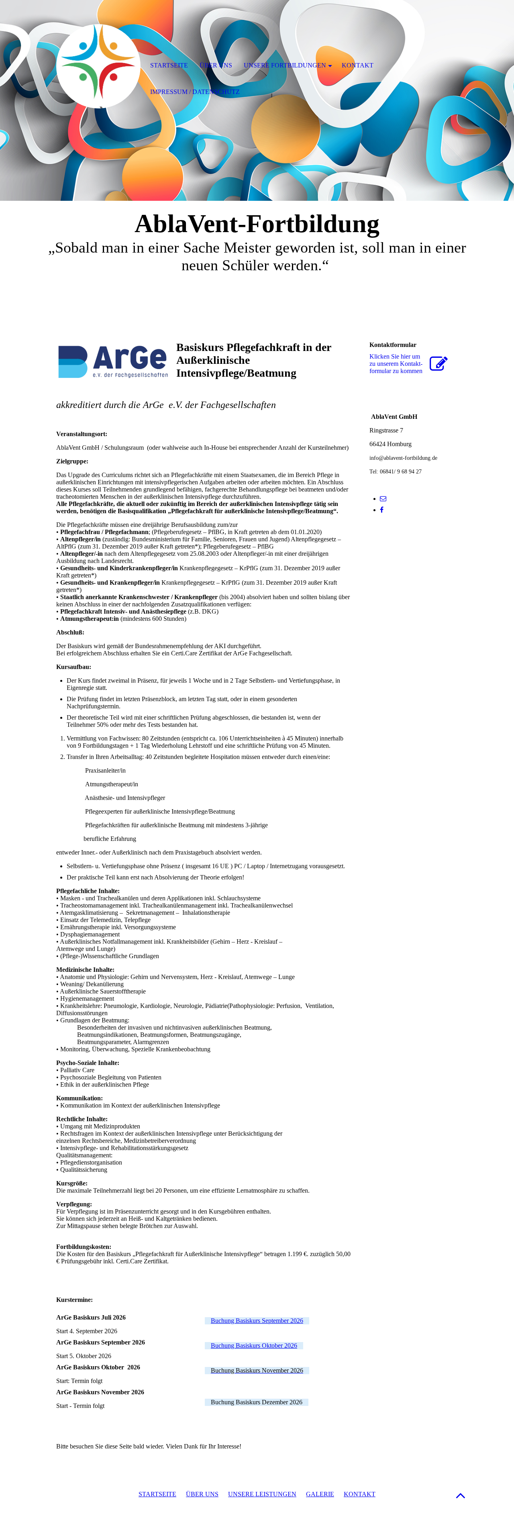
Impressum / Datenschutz (195, 91)
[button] (460, 1495)
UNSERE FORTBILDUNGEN (285, 65)
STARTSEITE (157, 1494)
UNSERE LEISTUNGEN (262, 1494)
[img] (98, 66)
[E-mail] (383, 498)
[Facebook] (381, 509)
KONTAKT (359, 1494)
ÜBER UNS (202, 1494)
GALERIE (320, 1494)
